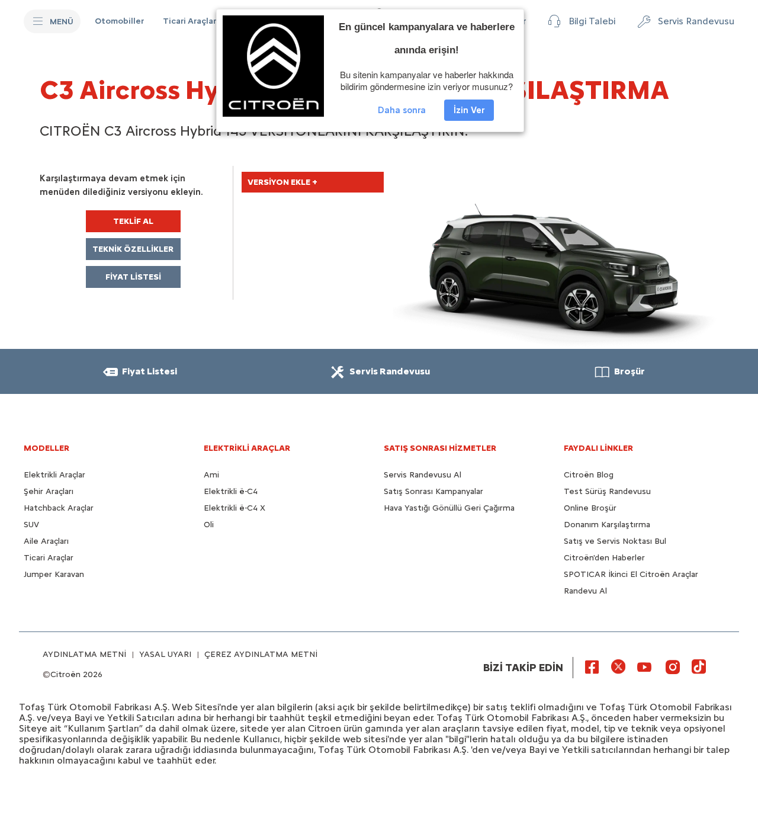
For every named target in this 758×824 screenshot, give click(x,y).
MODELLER (46, 448)
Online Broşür (590, 508)
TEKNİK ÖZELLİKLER (133, 249)
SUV (31, 525)
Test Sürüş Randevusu (607, 491)
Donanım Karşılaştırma (607, 525)
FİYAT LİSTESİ (133, 277)
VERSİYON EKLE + (282, 182)
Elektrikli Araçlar (54, 475)
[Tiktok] (699, 666)
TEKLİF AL (133, 221)
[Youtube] (644, 666)
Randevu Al (585, 591)
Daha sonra (402, 110)
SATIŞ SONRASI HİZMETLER (440, 448)
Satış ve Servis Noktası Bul (615, 541)
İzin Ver (469, 110)
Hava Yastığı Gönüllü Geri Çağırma (449, 508)
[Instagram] (672, 666)
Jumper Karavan (54, 574)
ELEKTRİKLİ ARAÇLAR (247, 448)
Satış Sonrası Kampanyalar (433, 491)
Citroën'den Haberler (604, 558)
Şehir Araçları (48, 491)
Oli (209, 525)
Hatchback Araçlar (59, 508)
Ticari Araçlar (48, 558)
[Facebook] (592, 666)
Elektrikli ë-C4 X (234, 508)
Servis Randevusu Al (422, 475)
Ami (211, 475)
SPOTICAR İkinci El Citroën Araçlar (631, 574)
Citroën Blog (589, 475)
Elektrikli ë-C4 (231, 491)
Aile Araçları (46, 541)
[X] (618, 666)
